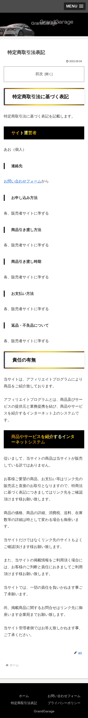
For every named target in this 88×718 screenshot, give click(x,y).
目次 (39, 74)
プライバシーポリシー (64, 703)
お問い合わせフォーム (22, 181)
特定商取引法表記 (24, 703)
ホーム (24, 696)
